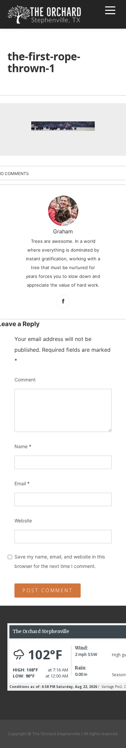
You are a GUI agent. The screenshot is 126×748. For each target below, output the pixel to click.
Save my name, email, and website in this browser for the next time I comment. (59, 561)
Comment (25, 379)
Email (22, 483)
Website (23, 520)
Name (22, 446)
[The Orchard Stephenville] (44, 14)
